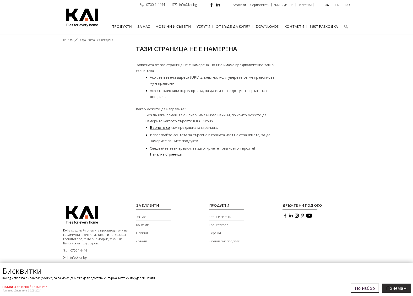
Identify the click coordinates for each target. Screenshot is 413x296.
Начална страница (166, 154)
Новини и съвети (173, 26)
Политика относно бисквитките (24, 287)
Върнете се (160, 127)
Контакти (294, 26)
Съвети (141, 241)
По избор (365, 288)
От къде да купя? (233, 26)
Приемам (396, 288)
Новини (142, 233)
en (337, 5)
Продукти (121, 26)
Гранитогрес (218, 225)
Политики (305, 5)
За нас (143, 26)
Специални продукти (224, 241)
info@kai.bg (188, 4)
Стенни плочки (220, 217)
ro (347, 5)
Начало (67, 40)
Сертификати (259, 5)
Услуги (203, 26)
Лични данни (283, 5)
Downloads (267, 26)
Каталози (239, 5)
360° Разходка (324, 26)
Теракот (215, 233)
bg (327, 5)
